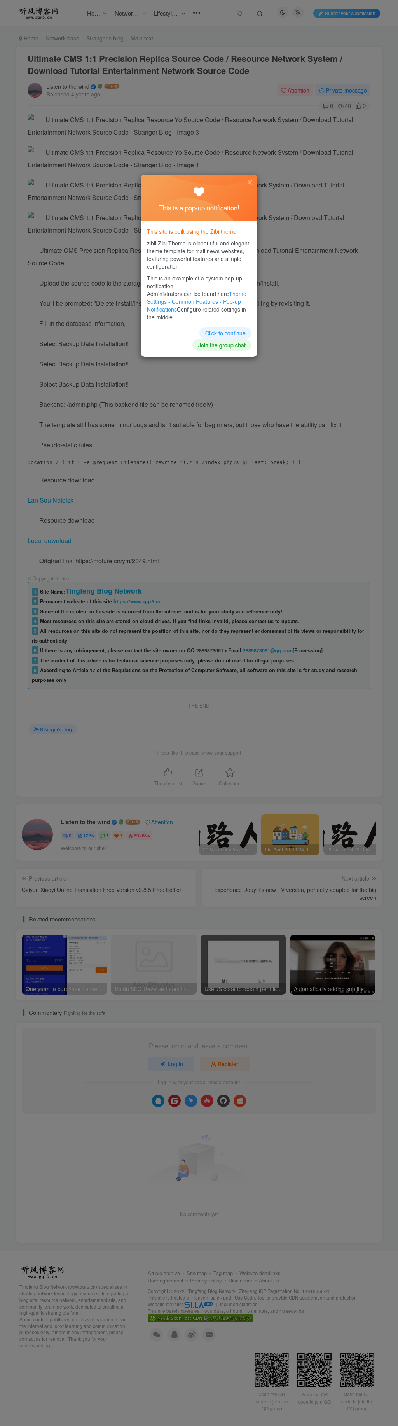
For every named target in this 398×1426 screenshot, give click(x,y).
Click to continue (225, 333)
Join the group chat (222, 345)
